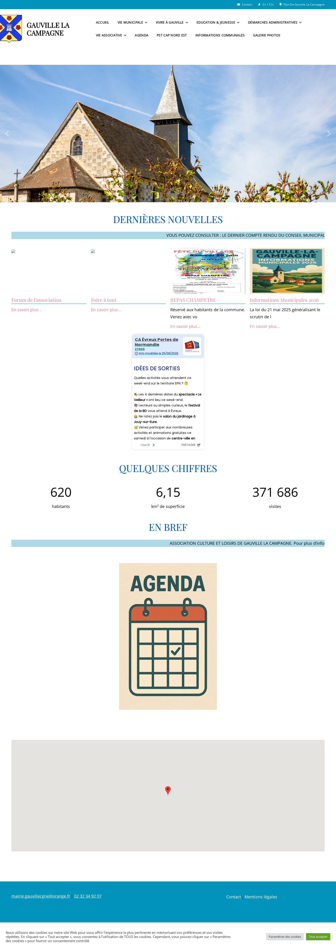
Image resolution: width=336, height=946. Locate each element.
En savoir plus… (26, 309)
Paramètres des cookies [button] (285, 937)
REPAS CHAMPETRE (193, 300)
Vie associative (109, 35)
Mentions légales (261, 897)
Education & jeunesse (216, 22)
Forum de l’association (36, 300)
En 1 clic (268, 4)
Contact (246, 4)
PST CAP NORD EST (172, 35)
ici (281, 235)
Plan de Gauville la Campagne (304, 4)
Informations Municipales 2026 (284, 300)
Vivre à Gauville (170, 22)
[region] (168, 133)
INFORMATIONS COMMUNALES (220, 35)
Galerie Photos (266, 35)
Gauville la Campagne (48, 29)
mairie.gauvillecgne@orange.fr (40, 896)
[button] (7, 133)
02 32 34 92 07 (87, 896)
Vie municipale (130, 22)
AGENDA (141, 35)
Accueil (102, 22)
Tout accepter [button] (318, 937)
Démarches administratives (272, 22)
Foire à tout (104, 300)
